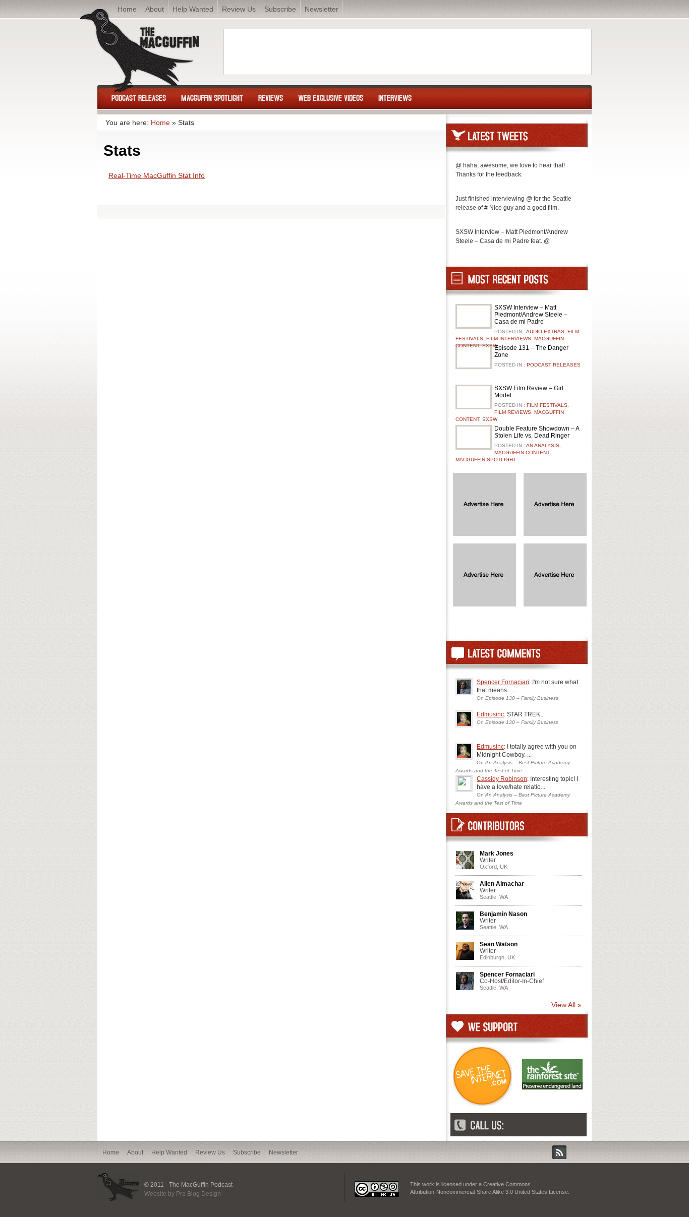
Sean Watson (499, 944)
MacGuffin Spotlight (212, 97)
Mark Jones (496, 853)
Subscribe (280, 9)
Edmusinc (490, 714)
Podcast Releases (138, 97)
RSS (559, 1152)
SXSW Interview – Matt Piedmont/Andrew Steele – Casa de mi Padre (530, 314)
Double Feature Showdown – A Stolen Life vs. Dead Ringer (536, 432)
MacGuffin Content (521, 452)
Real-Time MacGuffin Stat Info (156, 175)
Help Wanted (169, 1152)
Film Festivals (547, 405)
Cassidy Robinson (502, 778)
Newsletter (321, 9)
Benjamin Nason (503, 914)
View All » (566, 1005)
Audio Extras (545, 331)
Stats (122, 150)
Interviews (395, 97)
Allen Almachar (502, 883)
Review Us (239, 9)
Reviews (270, 97)
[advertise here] (484, 533)
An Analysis (542, 445)
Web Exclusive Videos (330, 97)
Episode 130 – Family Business (521, 698)
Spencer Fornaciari (503, 682)
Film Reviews (512, 412)
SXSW (489, 345)
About (135, 1152)
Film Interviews (508, 338)
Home (160, 122)
